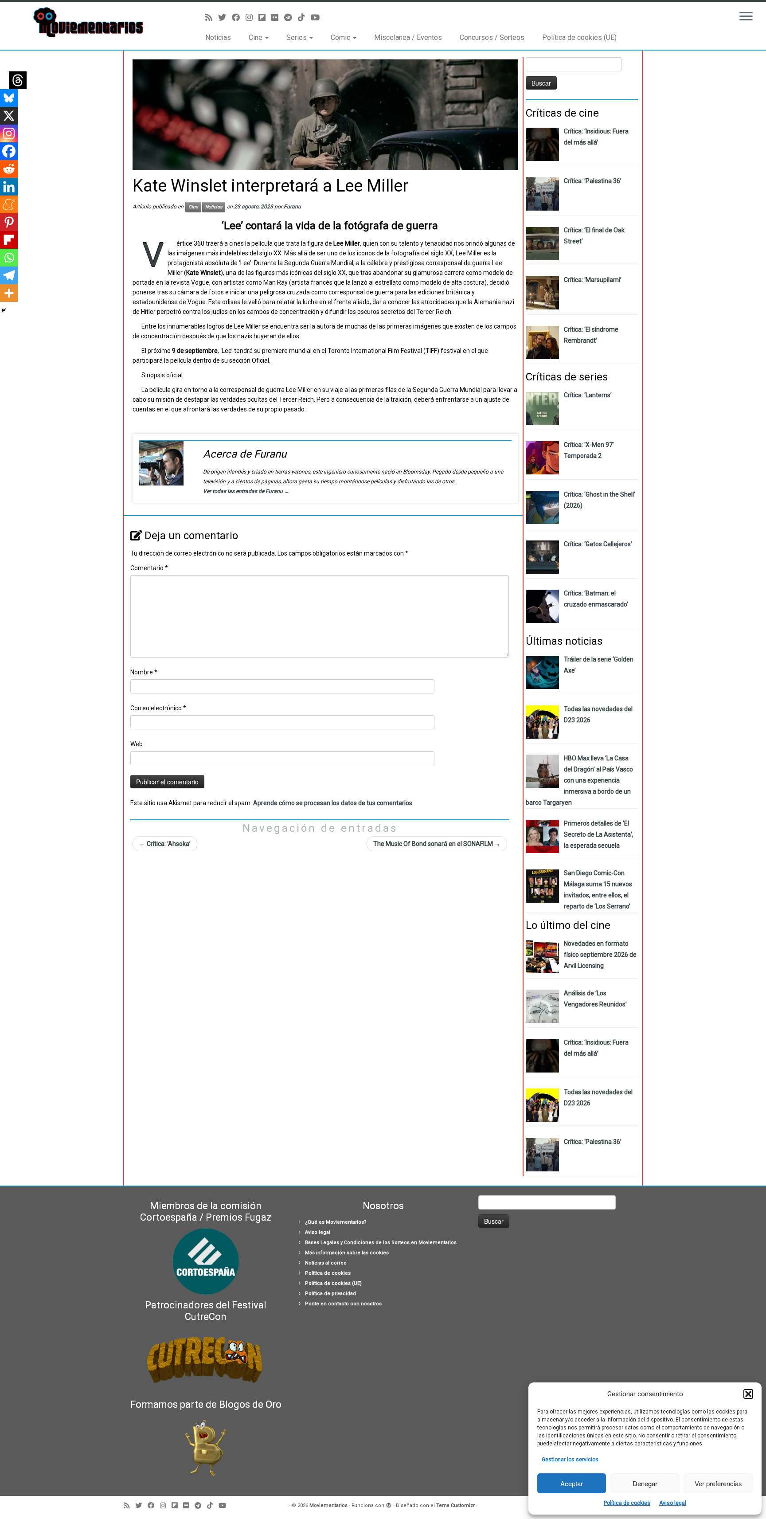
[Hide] (3, 310)
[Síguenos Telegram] (291, 17)
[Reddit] (9, 169)
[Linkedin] (9, 187)
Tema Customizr (455, 1505)
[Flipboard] (9, 240)
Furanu (292, 207)
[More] (9, 293)
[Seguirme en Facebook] (239, 17)
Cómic (341, 37)
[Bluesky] (9, 98)
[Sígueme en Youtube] (318, 17)
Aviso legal (672, 1503)
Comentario (149, 568)
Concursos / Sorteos (492, 37)
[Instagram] (9, 133)
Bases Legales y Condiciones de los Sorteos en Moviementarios (381, 1242)
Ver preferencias (718, 1483)
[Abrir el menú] (746, 16)
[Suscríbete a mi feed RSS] (211, 17)
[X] (9, 116)
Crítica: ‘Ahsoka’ (165, 843)
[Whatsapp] (9, 257)
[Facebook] (9, 151)
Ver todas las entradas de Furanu (246, 491)
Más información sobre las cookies (347, 1253)
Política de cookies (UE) (579, 37)
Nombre (143, 672)
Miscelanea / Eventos (408, 37)
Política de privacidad (330, 1293)
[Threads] (18, 80)
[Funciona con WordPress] (389, 1504)
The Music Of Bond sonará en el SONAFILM (436, 843)
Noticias (218, 37)
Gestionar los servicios (570, 1459)
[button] (748, 1394)
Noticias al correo (326, 1263)
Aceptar (571, 1483)
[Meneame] (9, 204)
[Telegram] (9, 275)
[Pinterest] (9, 222)
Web (136, 744)
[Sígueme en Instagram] (252, 17)
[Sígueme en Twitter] (225, 17)
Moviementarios (328, 1505)
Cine (256, 37)
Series (297, 37)
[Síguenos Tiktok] (304, 17)
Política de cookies (627, 1503)
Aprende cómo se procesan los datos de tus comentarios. (333, 802)
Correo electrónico (158, 708)
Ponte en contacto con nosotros (343, 1304)
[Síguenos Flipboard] (264, 17)
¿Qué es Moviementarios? (336, 1222)
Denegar (645, 1483)
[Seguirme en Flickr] (277, 17)
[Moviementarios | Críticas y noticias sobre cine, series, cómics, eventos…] (88, 22)
